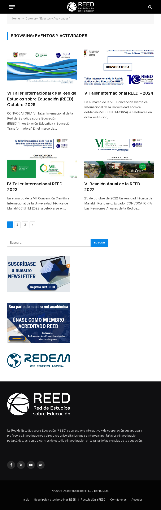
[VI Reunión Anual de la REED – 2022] (119, 158)
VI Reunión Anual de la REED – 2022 (113, 186)
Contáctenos (118, 499)
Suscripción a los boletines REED (55, 499)
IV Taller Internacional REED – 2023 (36, 186)
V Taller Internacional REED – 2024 (118, 93)
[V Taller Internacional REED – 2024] (119, 67)
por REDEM (101, 490)
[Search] (149, 7)
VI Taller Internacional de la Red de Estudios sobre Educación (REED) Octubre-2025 (41, 99)
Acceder (136, 499)
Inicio (26, 499)
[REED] (80, 7)
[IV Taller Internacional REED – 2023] (42, 158)
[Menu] (12, 7)
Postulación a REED (93, 499)
